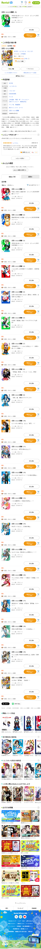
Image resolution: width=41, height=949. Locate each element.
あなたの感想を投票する (20, 170)
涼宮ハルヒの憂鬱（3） (19, 240)
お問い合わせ (29, 921)
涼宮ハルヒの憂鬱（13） (19, 498)
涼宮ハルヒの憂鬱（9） (19, 395)
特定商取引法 (16, 929)
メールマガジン (29, 923)
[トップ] (5, 3)
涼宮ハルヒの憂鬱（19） (19, 652)
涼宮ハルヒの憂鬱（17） (19, 601)
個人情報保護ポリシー (28, 926)
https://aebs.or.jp (13, 946)
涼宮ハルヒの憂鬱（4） (19, 266)
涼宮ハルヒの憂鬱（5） (19, 292)
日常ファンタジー (14, 101)
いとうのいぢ (22, 51)
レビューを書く (20, 61)
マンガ (11, 97)
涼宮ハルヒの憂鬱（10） (19, 421)
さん (15, 143)
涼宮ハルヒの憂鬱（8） (19, 369)
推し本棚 (11, 69)
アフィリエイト (11, 926)
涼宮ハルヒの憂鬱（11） (19, 446)
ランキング (20, 908)
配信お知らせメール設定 (30, 72)
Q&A (23, 921)
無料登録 (37, 3)
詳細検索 (34, 908)
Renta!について (12, 921)
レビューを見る (20, 158)
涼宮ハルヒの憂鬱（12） (19, 472)
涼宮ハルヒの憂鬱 (14, 110)
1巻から (4, 185)
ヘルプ (19, 921)
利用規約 (19, 926)
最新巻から (11, 185)
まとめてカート (33, 185)
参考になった (26, 152)
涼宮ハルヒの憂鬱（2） (19, 215)
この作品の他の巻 (9, 43)
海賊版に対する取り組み (21, 931)
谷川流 (16, 51)
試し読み (31, 30)
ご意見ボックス (20, 923)
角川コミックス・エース (16, 107)
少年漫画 (23, 54)
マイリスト (31, 69)
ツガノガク (30, 51)
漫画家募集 (11, 931)
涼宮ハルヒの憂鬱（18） (19, 626)
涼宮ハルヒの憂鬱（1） (19, 189)
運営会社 (30, 931)
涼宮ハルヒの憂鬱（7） (19, 343)
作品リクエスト (11, 923)
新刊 (7, 908)
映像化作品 (23, 101)
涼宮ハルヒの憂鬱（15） (19, 549)
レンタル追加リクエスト (11, 72)
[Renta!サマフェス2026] (11, 2)
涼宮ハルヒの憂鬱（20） (19, 677)
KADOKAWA (12, 94)
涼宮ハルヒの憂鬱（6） (19, 318)
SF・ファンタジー (24, 99)
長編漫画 (17, 104)
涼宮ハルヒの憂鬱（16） (19, 575)
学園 (16, 99)
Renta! (3, 708)
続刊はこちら (20, 76)
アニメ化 (11, 104)
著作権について (24, 929)
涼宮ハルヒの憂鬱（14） (19, 524)
